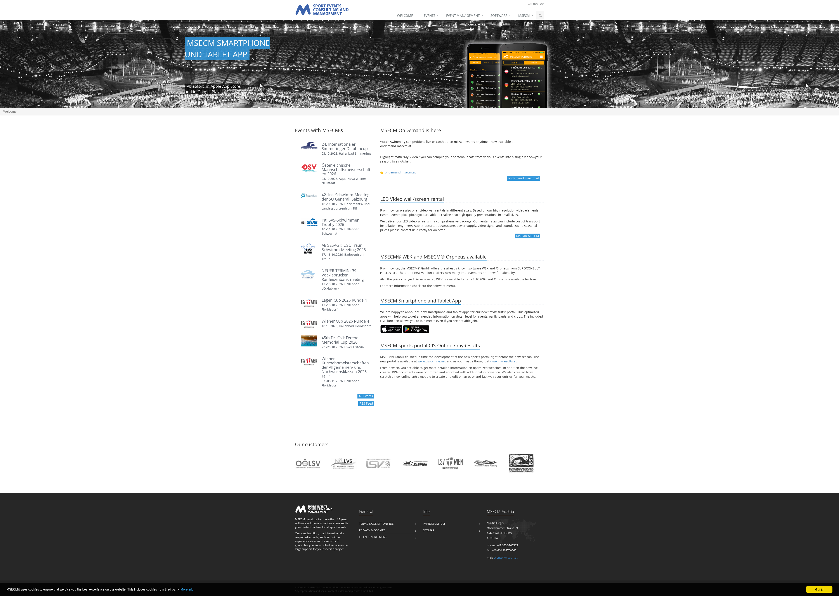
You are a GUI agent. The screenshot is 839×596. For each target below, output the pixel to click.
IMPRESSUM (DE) (434, 524)
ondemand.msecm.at (400, 172)
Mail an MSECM (527, 236)
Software (499, 15)
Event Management (463, 15)
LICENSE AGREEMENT (373, 537)
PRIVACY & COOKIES (372, 530)
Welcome (405, 15)
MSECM (524, 15)
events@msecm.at (506, 557)
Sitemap (428, 530)
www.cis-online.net (432, 361)
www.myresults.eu (503, 361)
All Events (366, 396)
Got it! (819, 589)
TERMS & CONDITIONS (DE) (376, 524)
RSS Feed (366, 403)
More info (187, 589)
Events (429, 15)
